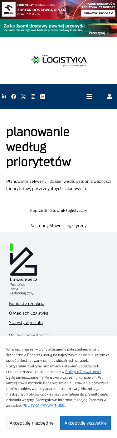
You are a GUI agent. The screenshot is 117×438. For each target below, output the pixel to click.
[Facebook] (14, 96)
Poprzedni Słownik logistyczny (58, 210)
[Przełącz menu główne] (89, 96)
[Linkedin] (4, 96)
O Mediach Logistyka (28, 313)
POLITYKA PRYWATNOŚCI (43, 405)
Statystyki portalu (26, 323)
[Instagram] (33, 96)
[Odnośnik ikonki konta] (109, 96)
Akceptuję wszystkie (86, 423)
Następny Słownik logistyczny (59, 226)
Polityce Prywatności (83, 372)
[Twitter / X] (23, 96)
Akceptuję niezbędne (32, 423)
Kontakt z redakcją (26, 303)
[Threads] (43, 96)
